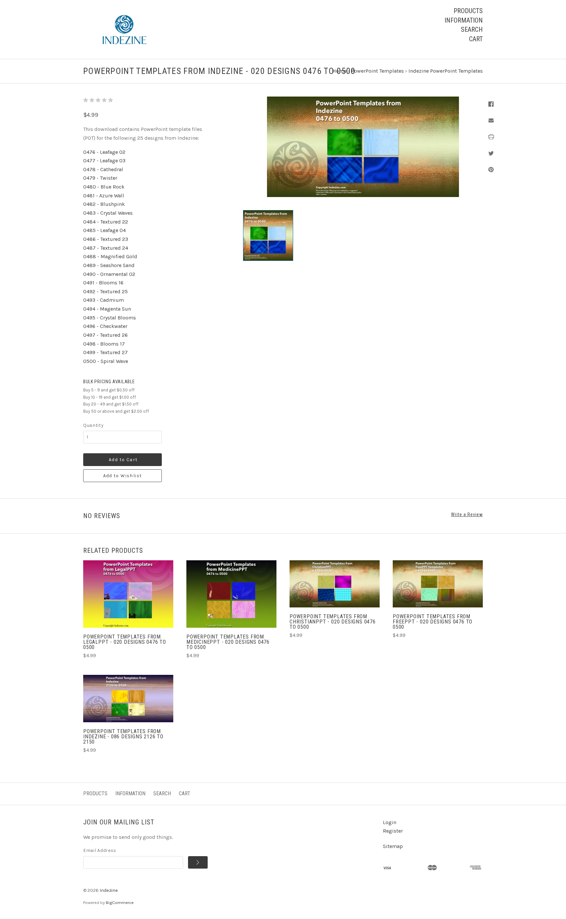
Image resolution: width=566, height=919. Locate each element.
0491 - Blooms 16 (103, 282)
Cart (476, 39)
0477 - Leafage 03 (104, 160)
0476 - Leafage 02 (104, 152)
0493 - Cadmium (103, 300)
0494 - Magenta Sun (107, 309)
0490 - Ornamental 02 (109, 274)
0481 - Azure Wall (103, 195)
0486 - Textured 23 (105, 239)
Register (393, 831)
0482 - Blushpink (104, 204)
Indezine (109, 890)
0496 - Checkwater (105, 326)
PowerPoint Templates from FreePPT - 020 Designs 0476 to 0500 (432, 621)
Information (463, 20)
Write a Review (467, 514)
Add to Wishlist (122, 475)
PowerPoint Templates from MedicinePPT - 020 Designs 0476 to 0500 (228, 642)
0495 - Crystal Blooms (109, 318)
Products (468, 11)
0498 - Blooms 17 (104, 344)
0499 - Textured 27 (105, 352)
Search (472, 29)
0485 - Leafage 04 (104, 230)
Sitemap (393, 846)
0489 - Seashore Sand (109, 265)
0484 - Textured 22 (105, 222)
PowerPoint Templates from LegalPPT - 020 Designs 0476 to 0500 (124, 642)
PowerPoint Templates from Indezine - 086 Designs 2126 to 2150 (123, 736)
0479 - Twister (100, 178)
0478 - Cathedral (103, 169)
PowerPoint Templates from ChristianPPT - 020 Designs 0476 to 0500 (333, 621)
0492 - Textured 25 (105, 291)
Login (389, 822)
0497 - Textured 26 (105, 335)
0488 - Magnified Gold (110, 256)
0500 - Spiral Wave (105, 361)
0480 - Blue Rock (103, 187)
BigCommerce (120, 902)
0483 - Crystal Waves (108, 213)
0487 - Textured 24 (105, 248)
